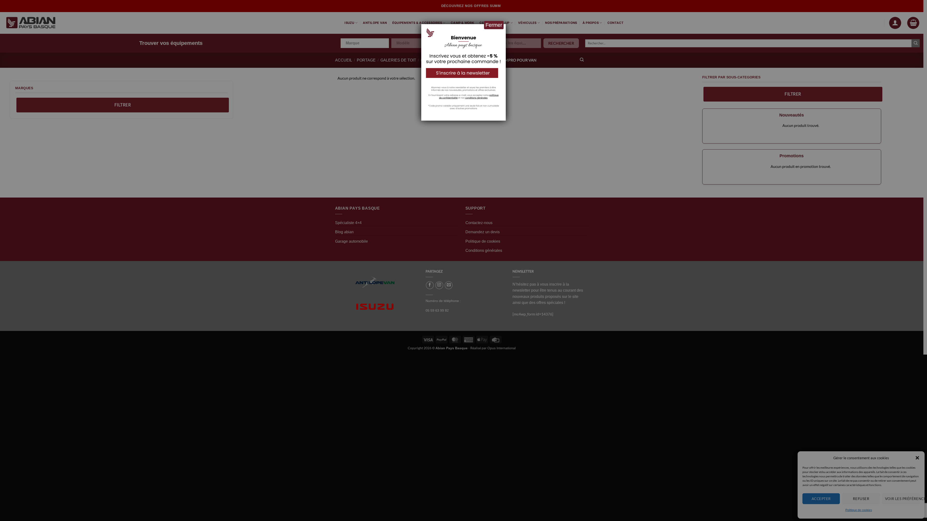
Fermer (493, 25)
